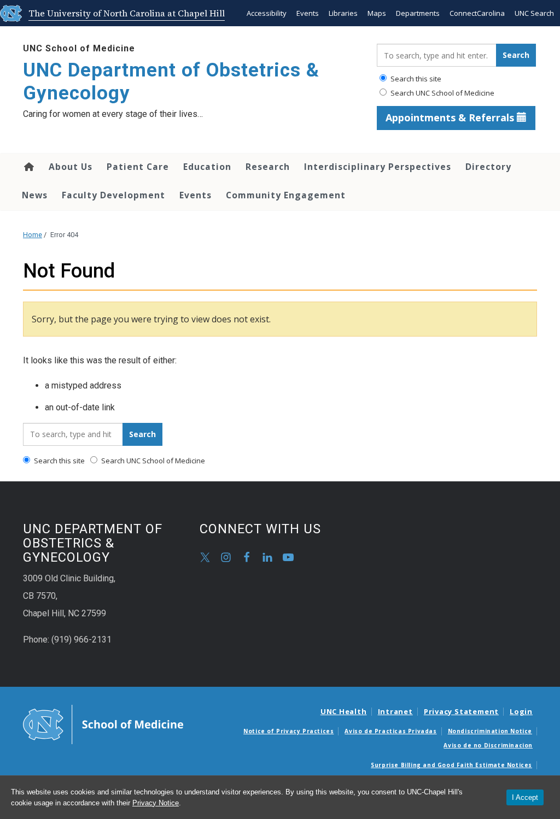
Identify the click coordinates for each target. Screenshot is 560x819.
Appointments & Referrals (451, 117)
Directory (488, 167)
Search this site (415, 79)
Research (268, 167)
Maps (377, 13)
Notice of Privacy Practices (288, 731)
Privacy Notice (155, 803)
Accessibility (267, 13)
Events (307, 13)
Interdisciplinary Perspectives (377, 167)
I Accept (525, 797)
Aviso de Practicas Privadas (390, 731)
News (35, 195)
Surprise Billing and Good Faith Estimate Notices (451, 765)
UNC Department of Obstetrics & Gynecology (171, 81)
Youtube (288, 557)
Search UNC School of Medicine (441, 93)
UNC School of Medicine (79, 48)
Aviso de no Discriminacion (488, 745)
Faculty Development (113, 195)
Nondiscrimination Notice (490, 731)
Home (28, 167)
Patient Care (138, 167)
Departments (418, 13)
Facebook (246, 557)
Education (207, 167)
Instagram (225, 557)
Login (521, 711)
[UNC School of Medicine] (103, 724)
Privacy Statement (461, 711)
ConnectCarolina (477, 13)
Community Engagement (286, 195)
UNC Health (343, 711)
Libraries (343, 13)
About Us (70, 167)
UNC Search (534, 13)
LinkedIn (267, 557)
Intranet (395, 711)
